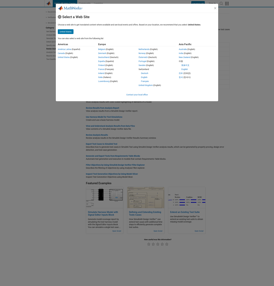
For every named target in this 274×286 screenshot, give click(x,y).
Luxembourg (103, 81)
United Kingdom (146, 85)
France (101, 69)
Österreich (143, 57)
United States (64, 57)
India (181, 53)
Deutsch (144, 73)
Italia (100, 77)
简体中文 (185, 65)
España (101, 61)
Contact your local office (137, 95)
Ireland (101, 73)
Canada (61, 53)
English (144, 77)
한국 (181, 77)
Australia (183, 49)
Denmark (102, 53)
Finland (101, 65)
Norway (142, 53)
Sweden (142, 65)
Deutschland (103, 57)
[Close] (215, 8)
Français (145, 81)
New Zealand (184, 57)
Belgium (101, 49)
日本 (181, 73)
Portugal (142, 61)
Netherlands (144, 49)
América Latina (64, 49)
